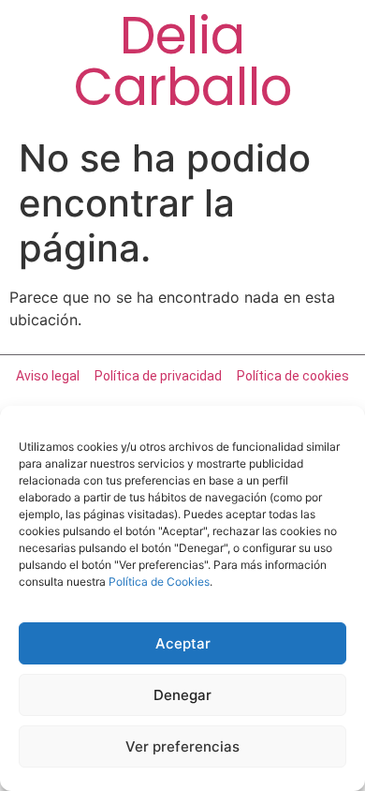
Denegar (182, 695)
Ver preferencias (182, 746)
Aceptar (183, 643)
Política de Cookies (159, 582)
